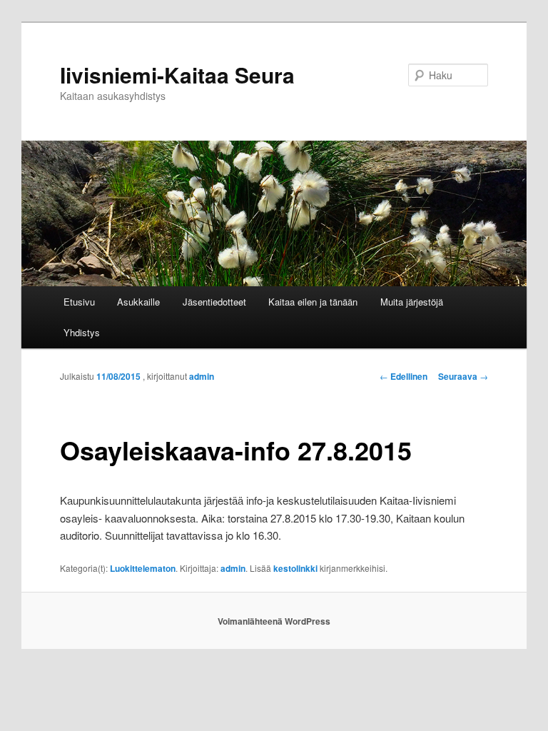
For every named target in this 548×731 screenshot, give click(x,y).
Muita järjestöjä (411, 301)
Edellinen (403, 376)
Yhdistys (82, 332)
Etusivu (79, 301)
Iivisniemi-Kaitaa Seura (177, 74)
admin (201, 376)
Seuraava (463, 376)
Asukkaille (138, 301)
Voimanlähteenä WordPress (274, 621)
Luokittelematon (143, 568)
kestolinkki (295, 568)
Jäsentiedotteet (214, 301)
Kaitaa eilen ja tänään (312, 301)
